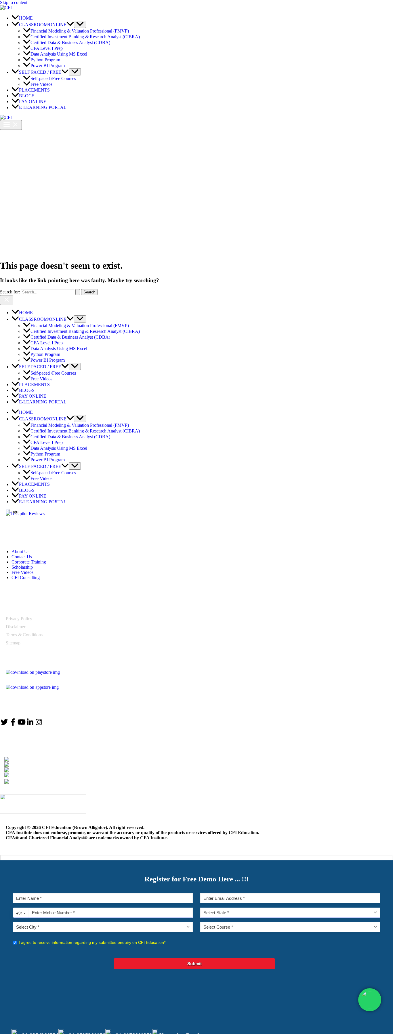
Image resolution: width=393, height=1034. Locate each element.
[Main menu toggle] (11, 125)
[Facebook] (13, 724)
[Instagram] (39, 724)
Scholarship (22, 567)
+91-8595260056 (32, 764)
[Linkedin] (30, 724)
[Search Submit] (77, 292)
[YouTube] (21, 724)
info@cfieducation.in (37, 769)
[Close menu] (6, 300)
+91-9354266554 (37, 759)
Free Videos (22, 572)
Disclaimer (15, 626)
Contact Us (22, 556)
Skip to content (13, 2)
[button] (70, 24)
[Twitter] (4, 724)
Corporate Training (29, 561)
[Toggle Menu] (80, 24)
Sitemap (13, 642)
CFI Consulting (26, 577)
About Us (20, 551)
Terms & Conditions (24, 634)
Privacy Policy (19, 618)
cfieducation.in (33, 775)
